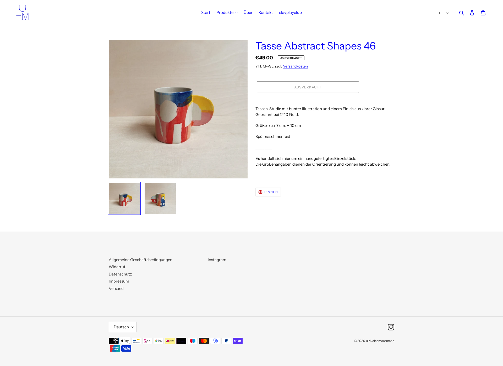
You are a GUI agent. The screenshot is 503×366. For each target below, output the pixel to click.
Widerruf (117, 266)
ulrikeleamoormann (380, 341)
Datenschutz (120, 274)
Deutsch (121, 326)
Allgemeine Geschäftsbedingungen (140, 259)
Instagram (217, 259)
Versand (116, 288)
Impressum (119, 281)
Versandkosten (295, 66)
